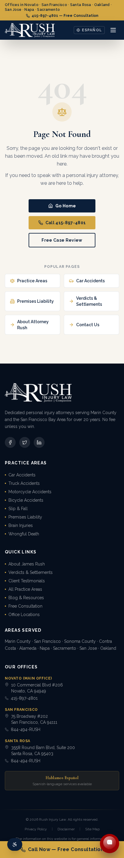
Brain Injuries (20, 525)
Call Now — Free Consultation (66, 849)
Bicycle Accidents (25, 500)
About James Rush (26, 564)
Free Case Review (62, 240)
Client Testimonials (26, 580)
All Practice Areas (25, 589)
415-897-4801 (24, 698)
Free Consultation (25, 606)
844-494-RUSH (25, 729)
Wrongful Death (23, 533)
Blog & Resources (26, 597)
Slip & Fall (18, 508)
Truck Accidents (24, 483)
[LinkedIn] (39, 442)
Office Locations (24, 614)
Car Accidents (22, 474)
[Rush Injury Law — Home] (30, 30)
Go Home (65, 205)
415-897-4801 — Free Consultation (65, 16)
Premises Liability (25, 517)
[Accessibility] (14, 844)
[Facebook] (10, 442)
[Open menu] (113, 30)
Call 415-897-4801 (65, 222)
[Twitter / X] (24, 442)
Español (92, 30)
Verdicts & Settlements (30, 572)
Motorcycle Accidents (29, 491)
